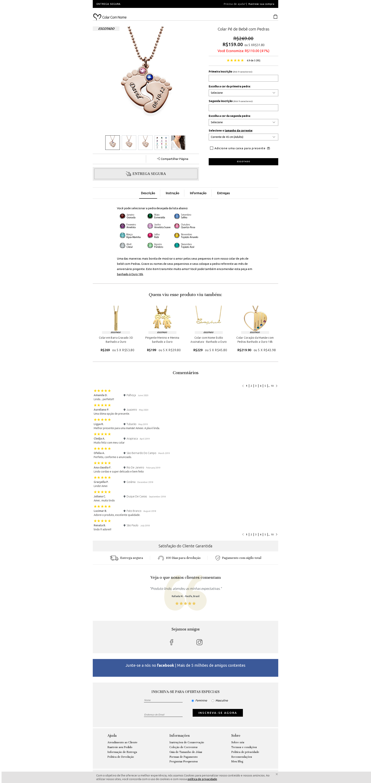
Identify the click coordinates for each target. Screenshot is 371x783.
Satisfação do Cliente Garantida (185, 546)
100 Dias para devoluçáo (183, 558)
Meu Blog (237, 761)
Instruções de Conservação (186, 742)
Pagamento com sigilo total (241, 558)
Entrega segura (131, 558)
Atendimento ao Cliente (122, 742)
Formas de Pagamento (183, 757)
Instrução (172, 193)
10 (272, 386)
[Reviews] (235, 60)
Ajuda (112, 735)
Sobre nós (237, 742)
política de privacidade (202, 779)
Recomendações (241, 757)
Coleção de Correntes (183, 747)
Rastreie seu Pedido (119, 747)
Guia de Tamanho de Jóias (185, 752)
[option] (145, 4)
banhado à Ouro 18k (130, 274)
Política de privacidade (245, 752)
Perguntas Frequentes (183, 761)
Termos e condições (244, 747)
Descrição (148, 193)
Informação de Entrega (122, 752)
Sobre (235, 735)
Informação (198, 193)
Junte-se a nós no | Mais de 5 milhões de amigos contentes (185, 665)
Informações (179, 735)
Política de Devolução (120, 757)
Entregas (223, 193)
